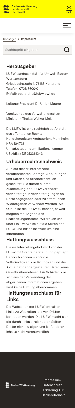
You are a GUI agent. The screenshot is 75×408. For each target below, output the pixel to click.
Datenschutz (52, 385)
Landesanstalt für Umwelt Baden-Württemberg (27, 9)
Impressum (52, 380)
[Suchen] (67, 50)
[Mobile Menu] (67, 26)
